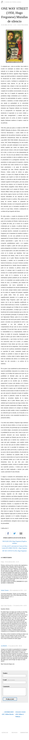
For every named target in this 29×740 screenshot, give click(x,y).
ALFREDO (4, 646)
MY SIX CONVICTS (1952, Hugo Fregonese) (14, 551)
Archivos (14, 732)
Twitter (14, 533)
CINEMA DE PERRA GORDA (13, 2)
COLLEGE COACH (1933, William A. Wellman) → (20, 714)
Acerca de (5, 732)
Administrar (24, 732)
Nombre (5, 673)
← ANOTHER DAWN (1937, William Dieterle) (8, 713)
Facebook (8, 533)
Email (21, 533)
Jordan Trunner (5, 590)
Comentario (6, 686)
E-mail (9, 680)
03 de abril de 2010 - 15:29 (8, 25)
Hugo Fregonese (22, 25)
